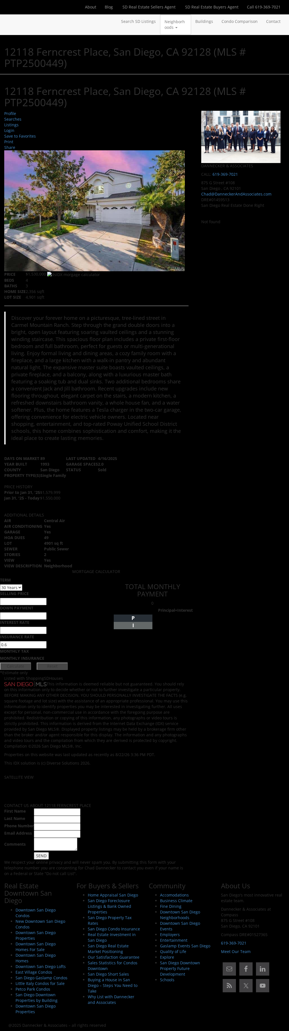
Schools (167, 979)
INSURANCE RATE (17, 636)
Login (9, 130)
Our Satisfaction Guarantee (113, 957)
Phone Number (19, 825)
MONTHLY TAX (14, 651)
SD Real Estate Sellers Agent (148, 7)
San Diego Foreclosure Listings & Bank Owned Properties (109, 906)
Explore (167, 957)
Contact (273, 21)
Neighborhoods (175, 24)
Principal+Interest (175, 610)
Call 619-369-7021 (264, 7)
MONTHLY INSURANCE (22, 658)
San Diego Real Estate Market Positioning (108, 948)
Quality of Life (173, 951)
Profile (10, 113)
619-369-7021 (225, 174)
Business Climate (176, 900)
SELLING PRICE (14, 593)
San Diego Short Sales (108, 974)
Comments (15, 844)
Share (9, 147)
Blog (109, 7)
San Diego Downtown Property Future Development (180, 968)
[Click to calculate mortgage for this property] (73, 274)
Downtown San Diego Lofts (41, 966)
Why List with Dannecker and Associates (111, 999)
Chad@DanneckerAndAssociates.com (236, 194)
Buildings (204, 21)
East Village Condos (34, 972)
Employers (170, 934)
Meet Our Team (236, 951)
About (90, 7)
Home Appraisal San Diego (113, 895)
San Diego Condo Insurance (114, 929)
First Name (15, 811)
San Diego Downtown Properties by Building (37, 997)
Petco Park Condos (33, 989)
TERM (5, 580)
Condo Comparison (240, 21)
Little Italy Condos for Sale (40, 983)
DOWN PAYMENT (16, 608)
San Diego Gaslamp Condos (41, 977)
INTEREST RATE (14, 622)
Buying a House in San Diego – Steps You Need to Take (112, 985)
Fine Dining (170, 906)
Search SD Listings (138, 21)
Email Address (18, 833)
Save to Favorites (20, 136)
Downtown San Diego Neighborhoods (180, 914)
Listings (11, 124)
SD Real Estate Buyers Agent (211, 7)
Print (8, 141)
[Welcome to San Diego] (8, 21)
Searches (12, 119)
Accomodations (174, 895)
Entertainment (173, 940)
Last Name (14, 818)
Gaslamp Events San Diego (185, 945)
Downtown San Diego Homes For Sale (36, 946)
